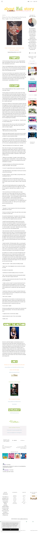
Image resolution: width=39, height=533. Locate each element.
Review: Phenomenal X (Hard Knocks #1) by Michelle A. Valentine (7, 447)
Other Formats (21, 367)
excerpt (5, 439)
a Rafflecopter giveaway (14, 412)
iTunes (17, 367)
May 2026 (24, 502)
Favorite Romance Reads (15, 496)
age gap (14, 500)
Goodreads (16, 430)
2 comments (22, 440)
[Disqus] (14, 475)
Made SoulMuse (34, 530)
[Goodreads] (14, 404)
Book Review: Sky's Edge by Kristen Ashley (33, 138)
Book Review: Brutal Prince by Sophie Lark (33, 114)
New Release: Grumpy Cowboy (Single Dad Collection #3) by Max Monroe (33, 106)
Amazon (6, 367)
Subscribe (32, 63)
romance (7, 441)
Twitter (18, 372)
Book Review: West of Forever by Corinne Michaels (33, 130)
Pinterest (20, 430)
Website (10, 372)
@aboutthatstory (24, 518)
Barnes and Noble (11, 367)
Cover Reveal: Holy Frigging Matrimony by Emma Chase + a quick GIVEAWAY (21, 447)
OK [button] (10, 529)
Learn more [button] (14, 526)
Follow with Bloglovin (18, 432)
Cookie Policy (23, 530)
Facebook (14, 372)
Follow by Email (10, 432)
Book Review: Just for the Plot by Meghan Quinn (32, 89)
